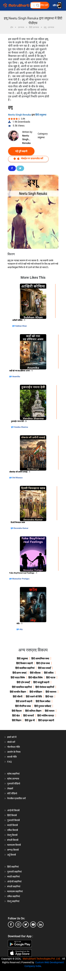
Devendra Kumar (21, 528)
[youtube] (33, 924)
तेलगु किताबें (12, 835)
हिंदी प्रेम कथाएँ (23, 682)
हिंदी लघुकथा (40, 114)
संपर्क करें (11, 742)
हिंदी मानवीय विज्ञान (18, 691)
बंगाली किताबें (12, 840)
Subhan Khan (21, 326)
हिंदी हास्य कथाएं (19, 672)
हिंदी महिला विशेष (35, 677)
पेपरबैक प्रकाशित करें (16, 798)
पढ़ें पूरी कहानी (21, 151)
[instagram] (18, 924)
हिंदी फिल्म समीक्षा (43, 701)
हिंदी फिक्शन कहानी (24, 663)
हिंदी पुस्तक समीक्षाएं (42, 706)
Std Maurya (17, 478)
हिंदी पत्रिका (35, 672)
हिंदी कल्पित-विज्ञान (33, 710)
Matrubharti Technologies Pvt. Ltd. (42, 958)
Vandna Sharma (21, 427)
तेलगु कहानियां (13, 901)
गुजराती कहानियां (14, 871)
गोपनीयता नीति (13, 747)
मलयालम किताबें (14, 844)
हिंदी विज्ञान (16, 720)
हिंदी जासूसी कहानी (41, 682)
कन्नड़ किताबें (13, 849)
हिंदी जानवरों (28, 715)
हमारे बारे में (11, 737)
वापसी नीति (12, 756)
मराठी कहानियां (13, 876)
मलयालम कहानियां (15, 891)
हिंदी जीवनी (17, 696)
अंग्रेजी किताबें (13, 810)
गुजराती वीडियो (13, 783)
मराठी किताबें (12, 825)
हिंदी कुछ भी (30, 720)
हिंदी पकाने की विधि (34, 696)
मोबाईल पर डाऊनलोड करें (31, 158)
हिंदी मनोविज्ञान (36, 691)
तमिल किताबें (12, 830)
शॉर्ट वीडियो (12, 793)
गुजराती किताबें (13, 820)
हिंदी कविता (49, 672)
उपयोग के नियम (13, 751)
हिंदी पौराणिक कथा (23, 706)
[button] (37, 5)
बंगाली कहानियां (13, 886)
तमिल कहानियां (13, 896)
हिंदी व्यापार (49, 710)
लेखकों (10, 788)
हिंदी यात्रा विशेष (18, 677)
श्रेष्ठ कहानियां (13, 773)
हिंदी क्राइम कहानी (46, 720)
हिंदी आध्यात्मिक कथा (40, 658)
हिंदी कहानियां (13, 866)
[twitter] (26, 924)
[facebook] (11, 924)
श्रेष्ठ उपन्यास (13, 778)
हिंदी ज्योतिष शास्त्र (45, 715)
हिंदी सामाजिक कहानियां (22, 687)
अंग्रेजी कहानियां (14, 881)
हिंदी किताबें (12, 815)
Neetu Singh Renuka (20, 114)
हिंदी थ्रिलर (17, 710)
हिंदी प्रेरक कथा (43, 663)
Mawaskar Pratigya (20, 579)
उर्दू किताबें (11, 854)
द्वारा (13, 326)
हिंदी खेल (16, 715)
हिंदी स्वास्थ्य (51, 691)
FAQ (9, 761)
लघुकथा (41, 137)
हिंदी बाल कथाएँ (44, 668)
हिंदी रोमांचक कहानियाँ (44, 687)
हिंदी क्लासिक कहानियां (24, 668)
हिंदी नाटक (50, 677)
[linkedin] (40, 924)
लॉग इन (56, 5)
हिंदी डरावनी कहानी (24, 701)
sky (21, 629)
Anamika (16, 376)
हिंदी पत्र (49, 696)
